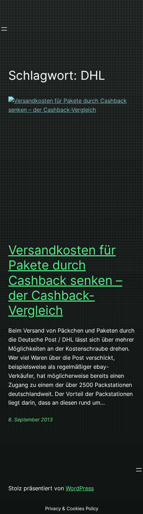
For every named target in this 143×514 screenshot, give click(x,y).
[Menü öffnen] (4, 29)
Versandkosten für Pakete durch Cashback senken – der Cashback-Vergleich (65, 280)
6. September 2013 (30, 419)
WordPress (80, 488)
